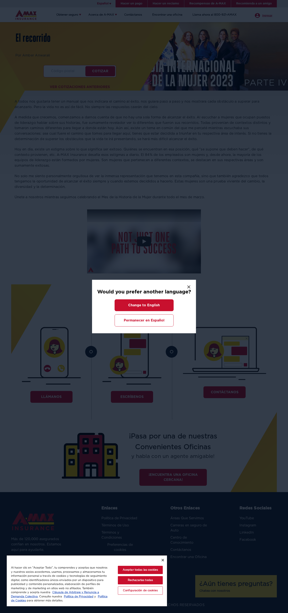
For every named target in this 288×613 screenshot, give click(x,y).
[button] (144, 305)
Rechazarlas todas (140, 580)
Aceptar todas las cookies (140, 570)
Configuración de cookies (140, 590)
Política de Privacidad (78, 596)
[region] (87, 580)
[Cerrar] (162, 560)
